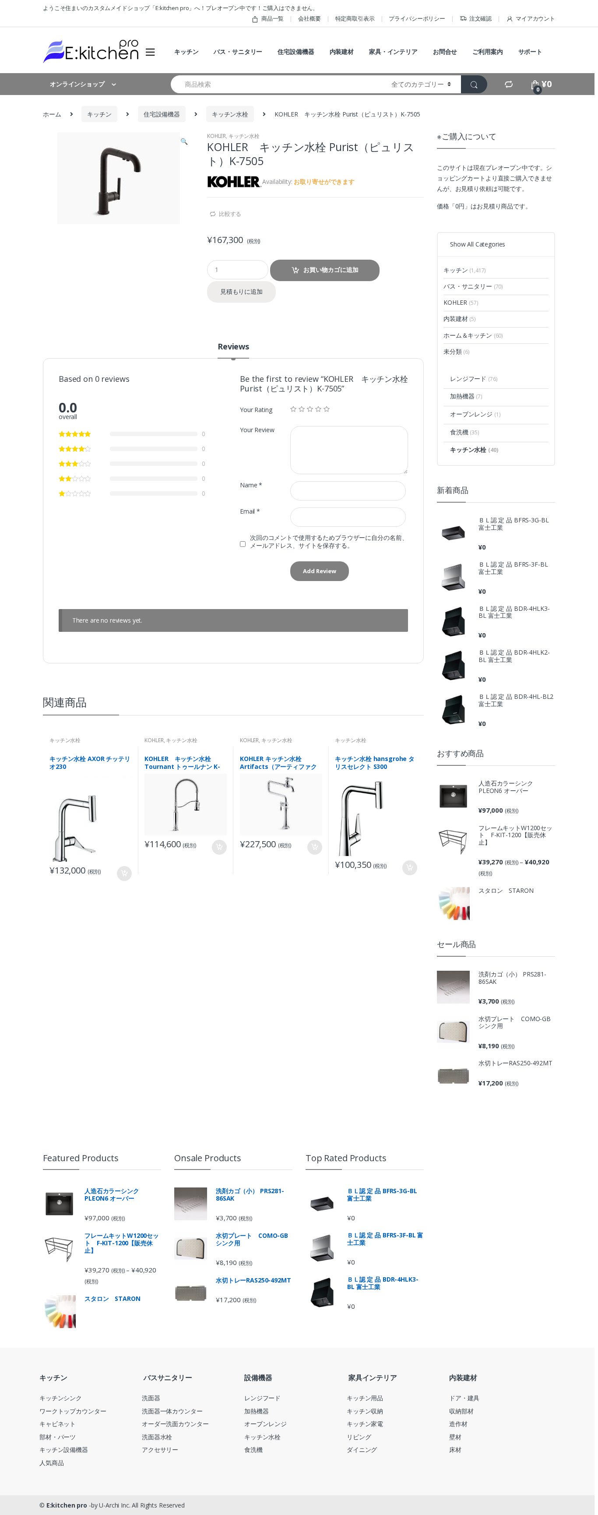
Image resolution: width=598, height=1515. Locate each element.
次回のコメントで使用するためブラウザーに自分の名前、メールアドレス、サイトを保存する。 (329, 542)
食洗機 (464, 432)
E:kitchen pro (66, 1505)
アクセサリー (160, 1449)
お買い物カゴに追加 (331, 269)
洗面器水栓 (157, 1437)
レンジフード (473, 378)
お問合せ (445, 51)
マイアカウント (535, 18)
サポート (530, 51)
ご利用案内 (487, 51)
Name (251, 485)
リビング (359, 1437)
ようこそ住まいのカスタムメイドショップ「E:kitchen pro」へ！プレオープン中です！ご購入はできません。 (180, 8)
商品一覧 (272, 18)
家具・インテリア (393, 51)
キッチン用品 (365, 1398)
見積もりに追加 (241, 291)
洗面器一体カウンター (172, 1411)
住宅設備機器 (296, 51)
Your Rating (256, 410)
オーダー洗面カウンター (175, 1424)
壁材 (455, 1437)
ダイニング (362, 1449)
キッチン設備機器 (63, 1449)
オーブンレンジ (475, 414)
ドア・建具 (464, 1398)
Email (250, 511)
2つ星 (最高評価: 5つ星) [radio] (302, 409)
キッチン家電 (365, 1424)
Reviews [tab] (233, 347)
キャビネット (57, 1424)
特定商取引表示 (355, 18)
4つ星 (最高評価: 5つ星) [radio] (318, 409)
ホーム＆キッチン (473, 335)
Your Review (257, 430)
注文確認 (480, 18)
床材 (455, 1449)
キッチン (186, 51)
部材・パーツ (57, 1437)
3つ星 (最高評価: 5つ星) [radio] (310, 409)
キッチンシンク (60, 1398)
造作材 (458, 1424)
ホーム (52, 114)
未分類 (456, 351)
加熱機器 (466, 396)
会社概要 (309, 18)
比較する (230, 214)
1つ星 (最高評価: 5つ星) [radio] (293, 409)
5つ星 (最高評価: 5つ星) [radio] (327, 409)
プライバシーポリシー (417, 18)
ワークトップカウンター (72, 1411)
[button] (184, 142)
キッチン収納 (365, 1411)
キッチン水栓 (230, 114)
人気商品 (51, 1463)
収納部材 (461, 1411)
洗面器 (151, 1398)
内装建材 (342, 51)
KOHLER (216, 136)
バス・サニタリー (238, 51)
